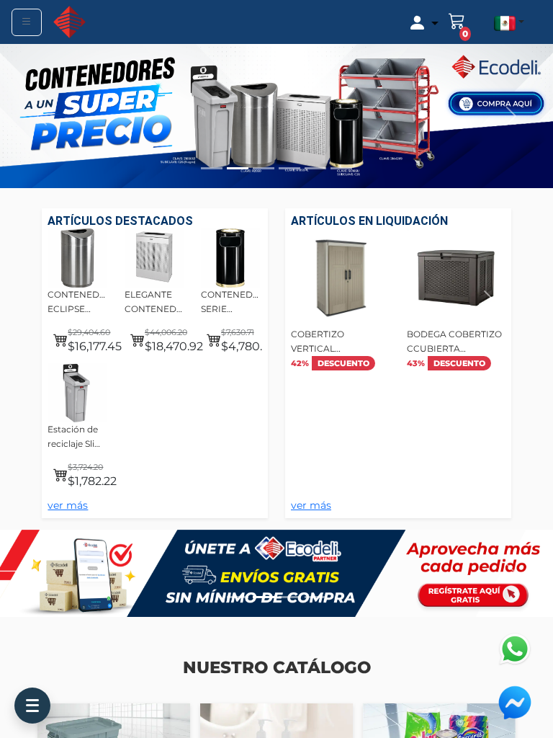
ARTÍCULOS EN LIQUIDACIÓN (369, 221)
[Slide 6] (341, 168)
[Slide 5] (315, 168)
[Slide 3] (263, 168)
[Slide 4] (289, 168)
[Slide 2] (237, 168)
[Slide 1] (211, 168)
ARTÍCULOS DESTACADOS (120, 221)
